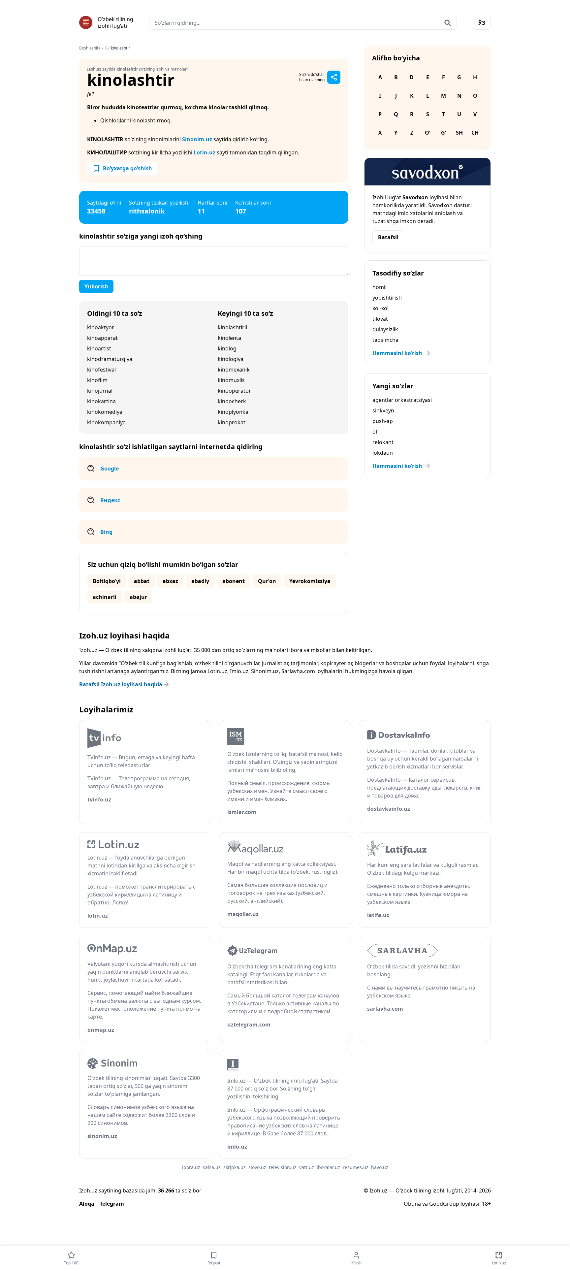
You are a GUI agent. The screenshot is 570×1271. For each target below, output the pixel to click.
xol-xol (380, 308)
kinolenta (229, 338)
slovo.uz (257, 1167)
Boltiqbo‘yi (107, 581)
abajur (138, 597)
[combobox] (303, 23)
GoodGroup (444, 1203)
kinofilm (97, 380)
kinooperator (234, 390)
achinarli (104, 597)
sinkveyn (383, 410)
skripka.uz (234, 1167)
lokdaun (382, 452)
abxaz (170, 581)
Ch (475, 132)
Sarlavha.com (298, 671)
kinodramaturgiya (109, 359)
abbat (141, 581)
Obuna (412, 1203)
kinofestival (101, 369)
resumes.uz (355, 1167)
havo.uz (379, 1167)
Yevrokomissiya (310, 581)
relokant (383, 442)
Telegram (112, 1203)
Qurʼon (267, 581)
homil (379, 287)
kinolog (227, 348)
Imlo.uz (239, 671)
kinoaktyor (100, 327)
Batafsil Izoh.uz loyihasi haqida (120, 684)
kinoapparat (102, 338)
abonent (233, 581)
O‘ (427, 132)
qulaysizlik (385, 329)
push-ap (382, 421)
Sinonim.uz (197, 139)
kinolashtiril (232, 327)
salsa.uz (212, 1167)
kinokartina (101, 401)
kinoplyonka (233, 411)
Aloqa (86, 1203)
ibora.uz (191, 1167)
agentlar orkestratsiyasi (402, 400)
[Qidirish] (447, 23)
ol (374, 431)
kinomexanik (234, 369)
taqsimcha (385, 339)
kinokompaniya (106, 422)
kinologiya (230, 359)
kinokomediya (104, 411)
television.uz (283, 1167)
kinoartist (99, 348)
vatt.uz (306, 1167)
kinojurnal (99, 390)
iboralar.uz (328, 1167)
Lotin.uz (204, 152)
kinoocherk (232, 401)
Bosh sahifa (90, 48)
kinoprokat (231, 422)
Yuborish (96, 286)
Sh (459, 132)
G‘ (443, 132)
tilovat (380, 318)
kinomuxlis (231, 380)
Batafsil (388, 237)
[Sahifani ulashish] (333, 77)
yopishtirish (387, 297)
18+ (486, 1203)
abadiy (200, 581)
